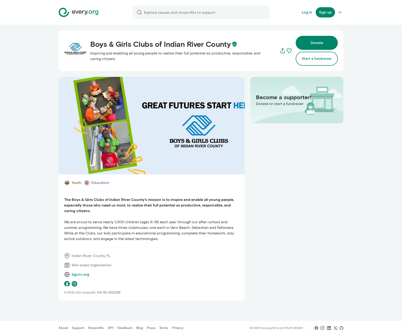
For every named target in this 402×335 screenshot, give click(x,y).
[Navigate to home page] (78, 12)
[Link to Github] (341, 328)
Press (151, 328)
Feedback (124, 328)
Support (78, 328)
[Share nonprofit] (282, 51)
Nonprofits (96, 328)
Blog (139, 328)
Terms (163, 328)
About (63, 328)
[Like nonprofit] (289, 50)
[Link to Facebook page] (67, 284)
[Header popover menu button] (340, 12)
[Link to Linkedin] (329, 328)
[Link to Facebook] (316, 328)
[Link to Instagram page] (74, 284)
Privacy (177, 328)
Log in (307, 12)
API (111, 328)
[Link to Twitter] (335, 328)
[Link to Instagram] (322, 328)
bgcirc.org (80, 274)
